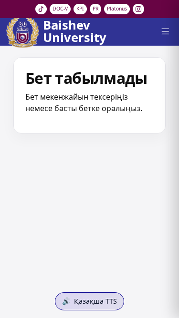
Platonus (117, 8)
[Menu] (165, 31)
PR (95, 8)
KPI (80, 8)
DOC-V (60, 8)
